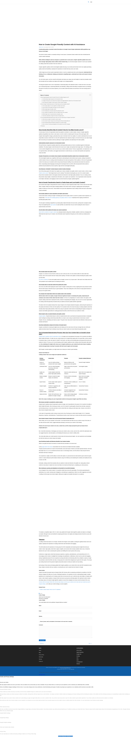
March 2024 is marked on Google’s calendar (48, 212)
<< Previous (41, 643)
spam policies (53, 204)
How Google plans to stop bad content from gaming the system (53, 110)
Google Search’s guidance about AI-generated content (50, 336)
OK (39, 674)
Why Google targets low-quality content (49, 109)
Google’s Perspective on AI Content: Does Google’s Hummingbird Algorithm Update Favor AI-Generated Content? (62, 100)
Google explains (42, 316)
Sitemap (40, 659)
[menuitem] (88, 2)
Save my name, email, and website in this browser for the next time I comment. (56, 621)
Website (40, 616)
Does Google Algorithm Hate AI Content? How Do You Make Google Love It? (55, 97)
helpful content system (43, 173)
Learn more (42, 674)
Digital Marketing (80, 652)
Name (40, 605)
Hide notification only (68, 736)
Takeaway (43, 125)
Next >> (90, 643)
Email (40, 610)
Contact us (41, 661)
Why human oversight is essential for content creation (52, 119)
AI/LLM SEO (79, 650)
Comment (41, 624)
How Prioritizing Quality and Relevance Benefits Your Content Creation (54, 122)
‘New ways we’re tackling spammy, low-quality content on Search (58, 197)
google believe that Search (47, 446)
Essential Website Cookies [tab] (5, 689)
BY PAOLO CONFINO (43, 279)
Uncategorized (79, 661)
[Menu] (91, 2)
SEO (77, 658)
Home (40, 650)
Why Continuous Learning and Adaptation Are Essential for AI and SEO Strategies (56, 124)
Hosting (78, 656)
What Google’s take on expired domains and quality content (53, 114)
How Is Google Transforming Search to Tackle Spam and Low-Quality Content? (55, 104)
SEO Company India (71, 669)
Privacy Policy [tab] (3, 731)
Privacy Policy (41, 654)
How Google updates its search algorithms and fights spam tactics (54, 105)
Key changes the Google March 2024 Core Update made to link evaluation (55, 112)
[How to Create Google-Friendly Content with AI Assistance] (58, 42)
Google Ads (79, 654)
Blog (40, 652)
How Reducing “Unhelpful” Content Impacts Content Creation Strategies (55, 102)
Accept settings (61, 736)
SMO (78, 659)
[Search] (88, 2)
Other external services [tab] (4, 706)
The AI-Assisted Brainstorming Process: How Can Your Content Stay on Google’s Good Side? (58, 117)
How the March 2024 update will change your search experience (53, 107)
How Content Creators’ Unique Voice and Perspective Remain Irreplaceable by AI (56, 120)
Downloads (41, 656)
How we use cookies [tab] (4, 682)
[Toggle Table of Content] (89, 95)
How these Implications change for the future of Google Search (53, 115)
